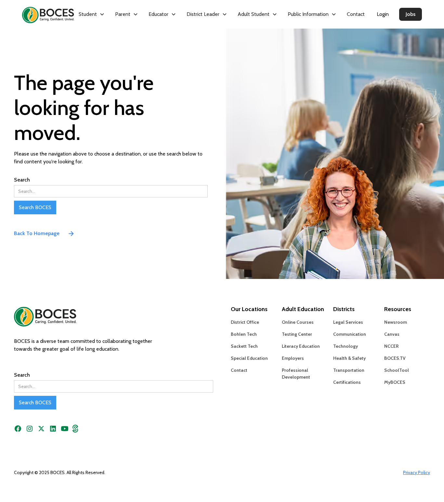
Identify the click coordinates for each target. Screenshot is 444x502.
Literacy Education (301, 346)
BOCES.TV (395, 358)
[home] (43, 14)
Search (22, 180)
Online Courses (298, 322)
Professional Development (296, 373)
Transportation (348, 370)
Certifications (347, 382)
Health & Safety (349, 358)
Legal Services (348, 322)
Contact (356, 14)
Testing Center (297, 334)
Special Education (249, 358)
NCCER (391, 346)
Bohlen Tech (244, 334)
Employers (293, 358)
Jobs (410, 14)
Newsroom (395, 322)
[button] (91, 14)
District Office (245, 322)
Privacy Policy (416, 472)
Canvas (391, 334)
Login (383, 14)
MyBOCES (394, 382)
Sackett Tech (244, 346)
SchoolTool (396, 370)
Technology (345, 346)
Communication (349, 334)
